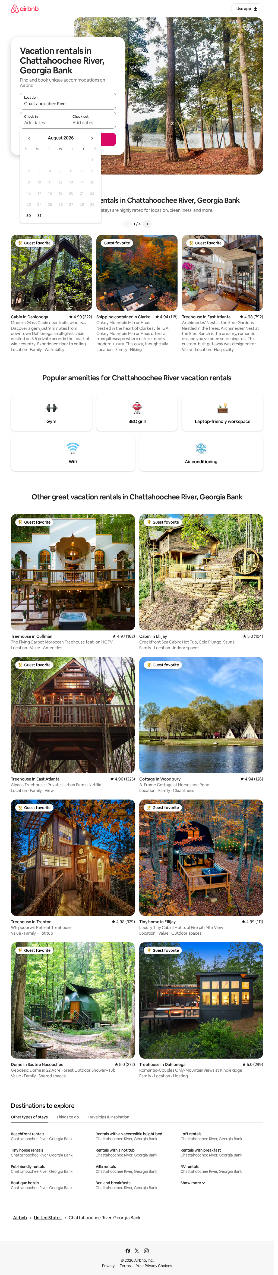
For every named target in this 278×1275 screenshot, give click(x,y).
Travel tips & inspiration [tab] (108, 1117)
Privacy (108, 1265)
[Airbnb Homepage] (25, 8)
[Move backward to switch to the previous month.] (29, 138)
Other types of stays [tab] (29, 1117)
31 (39, 215)
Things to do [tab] (67, 1117)
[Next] (147, 224)
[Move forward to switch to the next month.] (91, 138)
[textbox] (44, 122)
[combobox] (68, 103)
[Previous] (127, 224)
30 (28, 215)
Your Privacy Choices (154, 1265)
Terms (125, 1265)
